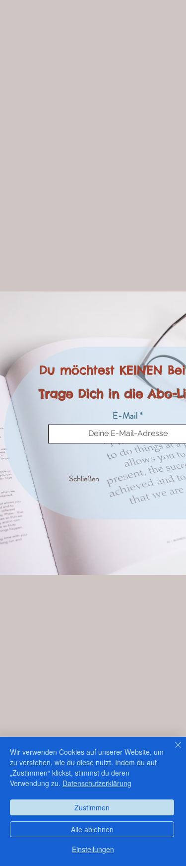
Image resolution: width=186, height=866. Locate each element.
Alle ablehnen (92, 829)
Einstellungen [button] (93, 849)
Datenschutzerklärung (96, 783)
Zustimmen (92, 807)
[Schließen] (172, 751)
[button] (84, 479)
